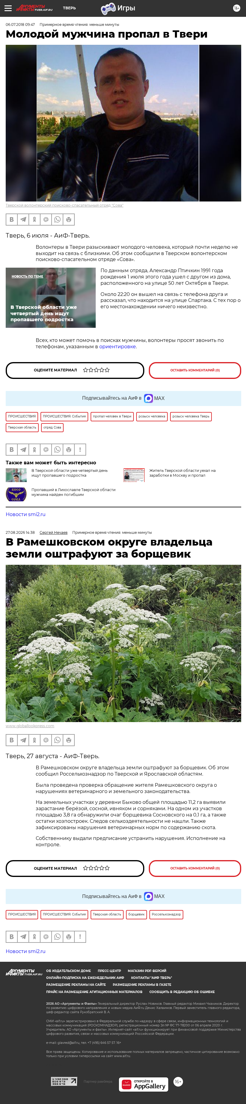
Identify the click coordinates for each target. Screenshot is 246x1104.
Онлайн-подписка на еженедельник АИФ (85, 978)
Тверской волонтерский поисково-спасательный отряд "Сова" (64, 205)
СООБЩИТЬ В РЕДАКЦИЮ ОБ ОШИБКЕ (182, 992)
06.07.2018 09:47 (20, 24)
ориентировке (117, 346)
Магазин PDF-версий (147, 971)
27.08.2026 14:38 (20, 532)
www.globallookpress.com (30, 726)
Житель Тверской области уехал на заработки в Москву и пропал (182, 473)
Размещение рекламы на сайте (76, 985)
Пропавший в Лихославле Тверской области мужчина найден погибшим (74, 492)
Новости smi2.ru (26, 514)
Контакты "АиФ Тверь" (151, 978)
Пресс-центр (109, 971)
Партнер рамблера (98, 1081)
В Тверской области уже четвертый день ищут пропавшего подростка (70, 473)
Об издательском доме (68, 971)
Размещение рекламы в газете (142, 985)
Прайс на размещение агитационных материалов (94, 992)
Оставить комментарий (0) (195, 370)
